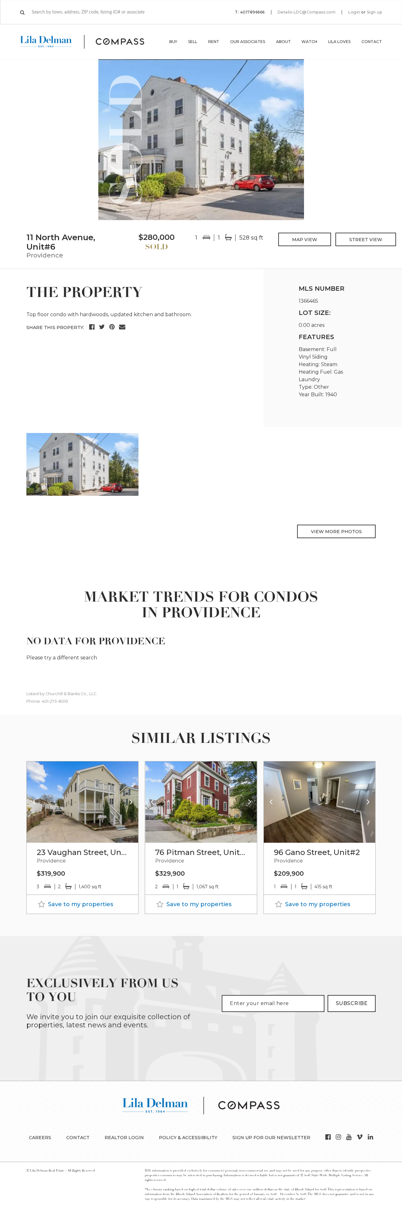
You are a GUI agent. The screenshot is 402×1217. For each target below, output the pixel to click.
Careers (40, 1137)
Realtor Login (124, 1137)
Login (354, 12)
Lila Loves (339, 41)
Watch (309, 41)
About (283, 41)
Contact (371, 41)
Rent (213, 41)
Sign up (374, 12)
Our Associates (247, 41)
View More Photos (336, 531)
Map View (304, 239)
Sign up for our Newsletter (271, 1137)
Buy (173, 41)
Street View (365, 239)
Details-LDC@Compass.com (307, 12)
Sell (192, 41)
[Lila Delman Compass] (89, 42)
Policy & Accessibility (188, 1137)
